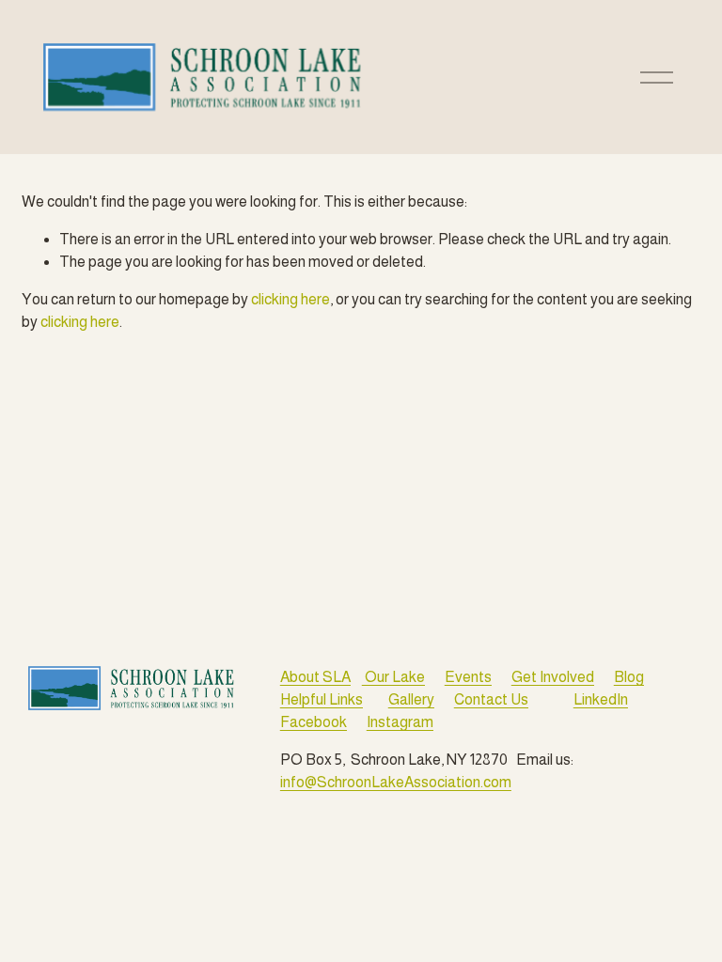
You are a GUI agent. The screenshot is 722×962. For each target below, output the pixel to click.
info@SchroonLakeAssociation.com (395, 782)
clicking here (290, 299)
